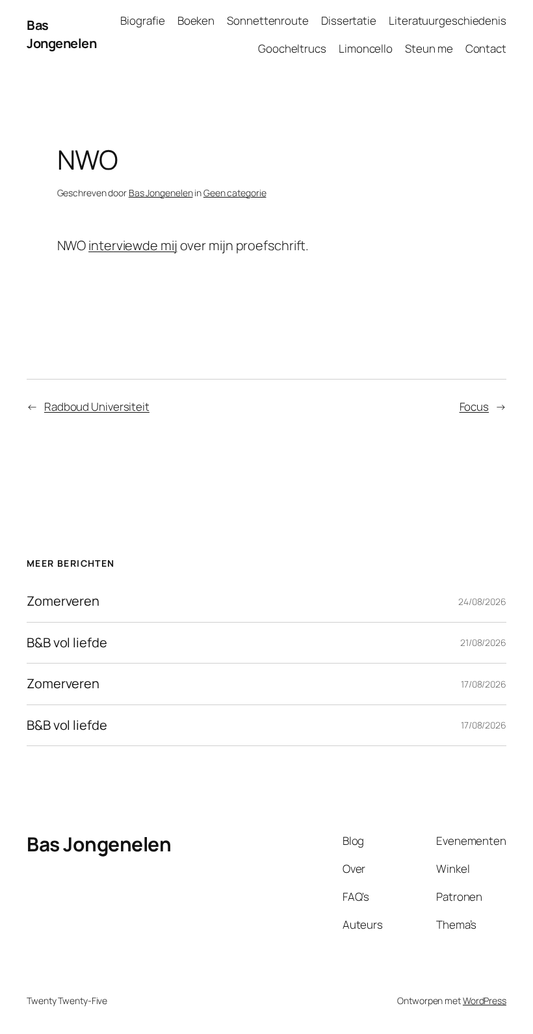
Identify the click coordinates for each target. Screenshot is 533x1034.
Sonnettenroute (268, 20)
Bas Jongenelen (61, 34)
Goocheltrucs (292, 48)
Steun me (428, 48)
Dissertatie (348, 20)
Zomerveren (63, 601)
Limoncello (366, 48)
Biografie (142, 20)
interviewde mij (132, 245)
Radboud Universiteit (97, 406)
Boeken (195, 20)
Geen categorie (234, 193)
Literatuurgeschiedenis (447, 20)
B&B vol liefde (67, 643)
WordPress (484, 1000)
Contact (485, 48)
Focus (474, 406)
